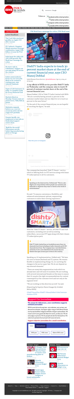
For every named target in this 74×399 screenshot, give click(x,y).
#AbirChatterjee (61, 292)
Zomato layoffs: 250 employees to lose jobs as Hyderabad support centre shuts (15, 120)
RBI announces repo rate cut (62, 348)
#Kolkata (30, 294)
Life (29, 28)
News (10, 28)
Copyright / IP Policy (47, 391)
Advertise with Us (24, 386)
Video (53, 28)
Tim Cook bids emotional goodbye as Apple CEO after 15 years (14, 40)
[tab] (31, 326)
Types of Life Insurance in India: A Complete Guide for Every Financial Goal (15, 91)
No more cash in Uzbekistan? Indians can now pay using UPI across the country (14, 69)
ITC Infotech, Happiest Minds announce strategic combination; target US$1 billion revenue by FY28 (15, 49)
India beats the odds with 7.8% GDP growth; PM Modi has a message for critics (14, 59)
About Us (10, 386)
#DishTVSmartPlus (33, 292)
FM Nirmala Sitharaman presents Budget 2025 (63, 356)
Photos (49, 28)
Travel (44, 28)
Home (6, 28)
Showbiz (24, 28)
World (32, 28)
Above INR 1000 (58, 333)
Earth (36, 28)
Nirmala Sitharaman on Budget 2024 (62, 365)
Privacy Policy (34, 386)
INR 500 (34, 333)
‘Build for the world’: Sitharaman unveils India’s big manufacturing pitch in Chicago (15, 130)
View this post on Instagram (37, 140)
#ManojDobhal (51, 292)
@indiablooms (50, 79)
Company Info (58, 391)
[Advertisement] (15, 196)
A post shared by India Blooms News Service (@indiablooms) (48, 166)
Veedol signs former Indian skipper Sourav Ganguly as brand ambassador (36, 373)
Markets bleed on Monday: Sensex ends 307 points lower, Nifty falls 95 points (15, 100)
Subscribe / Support (44, 387)
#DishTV (42, 292)
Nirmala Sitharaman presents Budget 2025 (41, 363)
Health (40, 28)
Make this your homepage (61, 3)
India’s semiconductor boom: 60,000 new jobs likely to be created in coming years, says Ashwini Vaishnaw (14, 80)
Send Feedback (62, 386)
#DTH (35, 294)
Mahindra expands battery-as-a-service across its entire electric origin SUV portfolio (14, 110)
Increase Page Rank (37, 392)
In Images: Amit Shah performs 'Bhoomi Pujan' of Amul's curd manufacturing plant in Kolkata (36, 351)
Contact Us (54, 386)
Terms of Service (44, 386)
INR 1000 (44, 333)
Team (16, 386)
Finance (15, 28)
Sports (19, 28)
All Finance (11, 32)
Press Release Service (31, 387)
